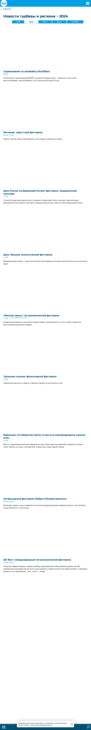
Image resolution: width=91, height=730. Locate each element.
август (59, 22)
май (18, 22)
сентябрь (75, 22)
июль (45, 22)
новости (7, 9)
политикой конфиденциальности (42, 725)
